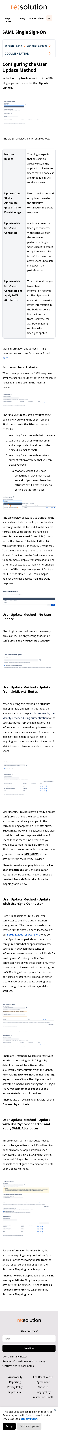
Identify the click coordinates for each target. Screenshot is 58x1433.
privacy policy (29, 1418)
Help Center (8, 20)
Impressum (14, 1392)
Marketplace (36, 18)
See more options (29, 1426)
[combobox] (14, 45)
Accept (9, 1426)
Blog (22, 18)
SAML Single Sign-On (24, 32)
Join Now (29, 1348)
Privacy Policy (15, 1387)
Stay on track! (29, 1331)
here (5, 358)
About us (43, 1387)
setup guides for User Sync (23, 934)
